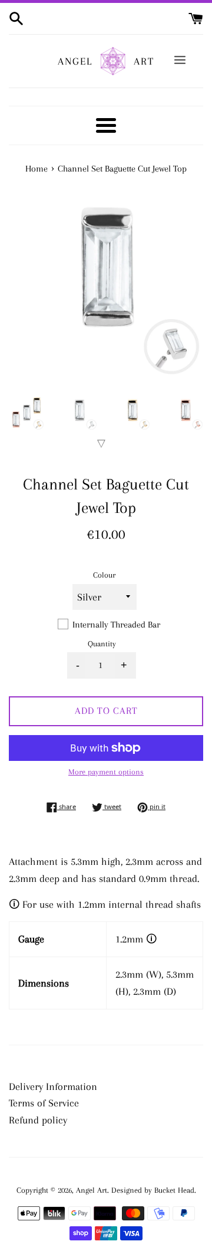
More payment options (106, 771)
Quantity (102, 643)
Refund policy (38, 1120)
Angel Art (91, 1190)
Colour (104, 575)
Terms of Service (44, 1103)
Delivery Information (53, 1086)
